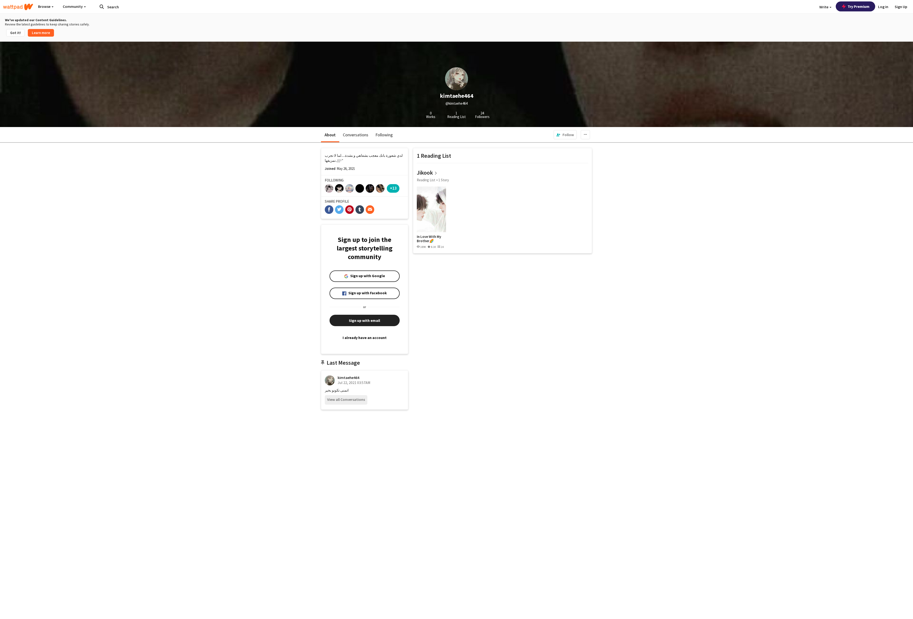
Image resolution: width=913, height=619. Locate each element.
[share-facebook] (329, 209)
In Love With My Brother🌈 (429, 239)
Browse (44, 6)
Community (73, 6)
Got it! (15, 32)
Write (824, 7)
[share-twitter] (339, 209)
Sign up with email (364, 320)
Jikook (425, 172)
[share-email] (370, 209)
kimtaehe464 (348, 377)
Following (384, 135)
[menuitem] (565, 134)
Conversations (355, 135)
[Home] (18, 6)
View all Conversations (346, 399)
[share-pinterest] (349, 209)
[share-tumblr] (359, 209)
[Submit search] (101, 6)
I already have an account (365, 337)
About (330, 135)
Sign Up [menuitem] (901, 6)
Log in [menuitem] (883, 6)
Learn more (41, 32)
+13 (393, 188)
